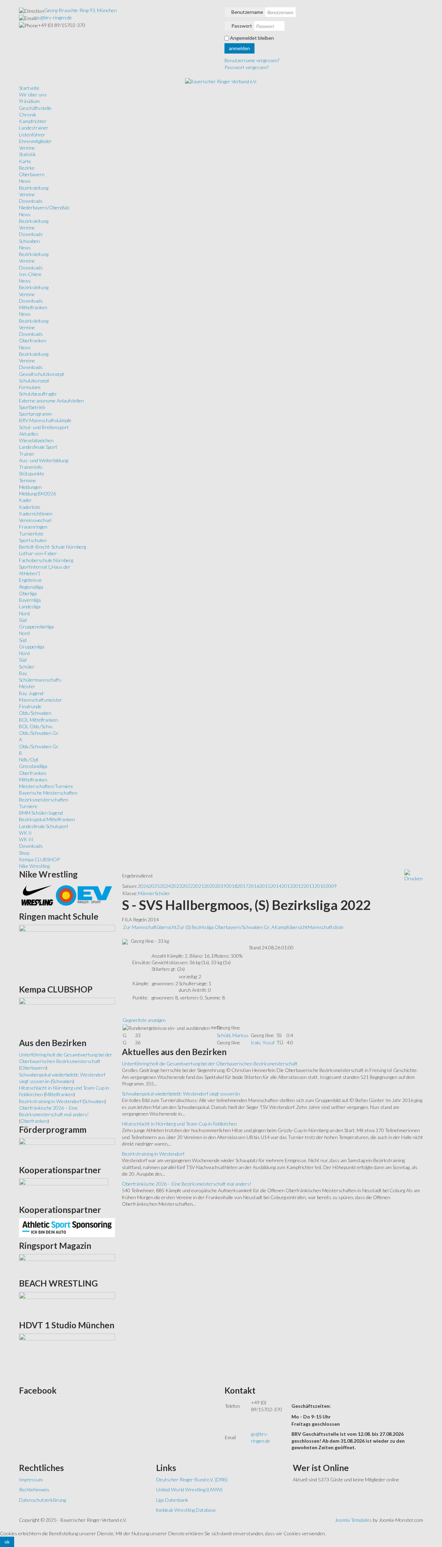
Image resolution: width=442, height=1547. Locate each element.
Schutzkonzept (34, 380)
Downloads (31, 201)
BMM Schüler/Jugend (41, 813)
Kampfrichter (33, 121)
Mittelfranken (33, 307)
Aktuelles (28, 434)
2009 (331, 886)
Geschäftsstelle (35, 108)
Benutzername (247, 12)
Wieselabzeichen (36, 440)
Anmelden (239, 48)
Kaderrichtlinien (35, 513)
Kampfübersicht (291, 927)
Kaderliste (29, 507)
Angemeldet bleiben (252, 38)
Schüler (27, 667)
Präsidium (29, 101)
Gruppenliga (31, 646)
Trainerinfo (30, 467)
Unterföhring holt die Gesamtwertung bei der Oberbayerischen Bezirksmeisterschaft (210, 1063)
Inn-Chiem (30, 274)
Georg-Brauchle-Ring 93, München (80, 10)
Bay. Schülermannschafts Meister (40, 680)
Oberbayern (32, 174)
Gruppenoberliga (36, 626)
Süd (23, 620)
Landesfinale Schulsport (43, 826)
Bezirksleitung (33, 188)
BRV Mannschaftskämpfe (45, 420)
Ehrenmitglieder (35, 141)
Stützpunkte (31, 473)
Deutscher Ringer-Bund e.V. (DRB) (192, 1479)
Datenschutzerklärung (42, 1500)
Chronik (27, 114)
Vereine (27, 148)
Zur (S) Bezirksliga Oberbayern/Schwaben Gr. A (225, 927)
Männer (146, 893)
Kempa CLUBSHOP (39, 859)
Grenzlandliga (33, 766)
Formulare (30, 387)
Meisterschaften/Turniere (46, 786)
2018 (231, 886)
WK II (25, 833)
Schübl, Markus (233, 1035)
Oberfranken (32, 340)
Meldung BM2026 (37, 493)
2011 (309, 886)
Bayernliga (30, 600)
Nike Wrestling (34, 866)
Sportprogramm (35, 414)
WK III (26, 839)
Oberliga (28, 593)
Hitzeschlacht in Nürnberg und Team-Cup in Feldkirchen (179, 1124)
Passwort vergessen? (246, 67)
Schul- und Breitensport (44, 427)
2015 (264, 886)
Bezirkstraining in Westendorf (153, 1154)
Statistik (27, 154)
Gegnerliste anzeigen (144, 1020)
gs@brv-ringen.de (54, 17)
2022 (187, 886)
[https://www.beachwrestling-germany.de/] (67, 1304)
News (25, 181)
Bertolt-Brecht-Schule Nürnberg (52, 547)
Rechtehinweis (34, 1489)
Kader (25, 500)
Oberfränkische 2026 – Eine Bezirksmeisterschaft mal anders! (186, 1184)
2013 (286, 886)
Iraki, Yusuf (263, 1042)
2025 (154, 886)
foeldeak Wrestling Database (186, 1510)
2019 (220, 886)
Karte (25, 161)
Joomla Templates (353, 1520)
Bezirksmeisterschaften (43, 800)
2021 (198, 886)
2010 (320, 886)
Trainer (27, 454)
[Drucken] (413, 875)
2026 (143, 886)
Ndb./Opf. (29, 759)
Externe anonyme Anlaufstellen (51, 401)
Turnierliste (31, 534)
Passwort (241, 26)
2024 (165, 886)
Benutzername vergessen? (251, 60)
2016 (253, 886)
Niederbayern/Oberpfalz (44, 207)
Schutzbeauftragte (38, 394)
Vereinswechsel (35, 520)
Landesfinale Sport (38, 447)
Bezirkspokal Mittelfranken (47, 819)
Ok (7, 1542)
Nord (24, 613)
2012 (298, 886)
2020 (209, 886)
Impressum (31, 1479)
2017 (242, 886)
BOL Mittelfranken (38, 720)
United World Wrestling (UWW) (189, 1489)
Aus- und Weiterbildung (43, 460)
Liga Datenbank (172, 1500)
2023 (176, 886)
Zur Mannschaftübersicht (149, 927)
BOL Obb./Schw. (36, 726)
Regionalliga (31, 587)
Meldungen (30, 487)
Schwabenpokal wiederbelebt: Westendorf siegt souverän (181, 1094)
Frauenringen (33, 527)
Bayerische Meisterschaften (48, 793)
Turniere (28, 806)
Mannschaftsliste (326, 927)
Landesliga (29, 606)
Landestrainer (33, 128)
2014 (275, 886)
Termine (27, 480)
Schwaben (29, 241)
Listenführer (32, 134)
